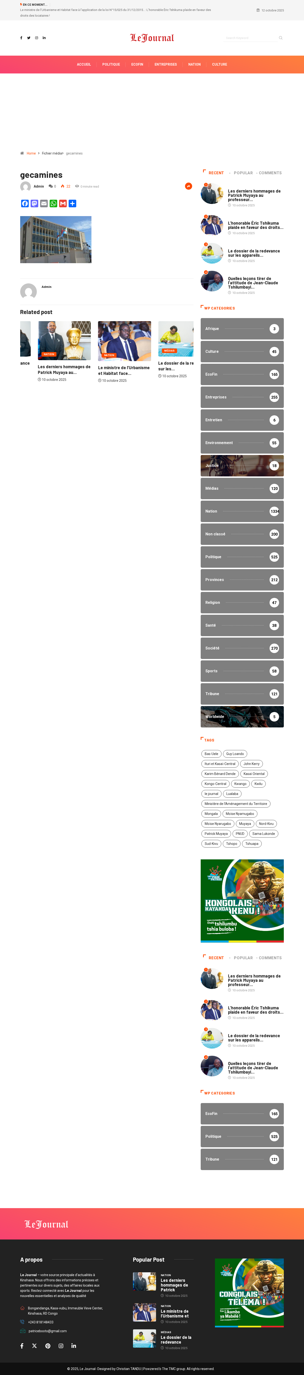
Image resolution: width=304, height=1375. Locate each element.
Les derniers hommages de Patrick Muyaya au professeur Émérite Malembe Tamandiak (110, 4)
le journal (211, 783)
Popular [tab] (243, 162)
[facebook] (21, 27)
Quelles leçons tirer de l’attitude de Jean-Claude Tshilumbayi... (253, 272)
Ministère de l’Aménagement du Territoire (236, 793)
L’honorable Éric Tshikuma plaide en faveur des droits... (256, 214)
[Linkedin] (44, 27)
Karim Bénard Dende (220, 763)
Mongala (211, 803)
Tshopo (231, 833)
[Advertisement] (152, 103)
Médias (152, 339)
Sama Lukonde (263, 823)
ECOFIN (137, 53)
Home (31, 142)
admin (39, 176)
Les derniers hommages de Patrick (174, 1274)
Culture (219, 53)
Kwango (240, 773)
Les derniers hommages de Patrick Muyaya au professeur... (254, 184)
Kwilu (258, 773)
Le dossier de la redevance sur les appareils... (254, 242)
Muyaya (245, 813)
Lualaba (232, 783)
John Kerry (251, 753)
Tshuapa (251, 833)
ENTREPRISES (166, 53)
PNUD (240, 823)
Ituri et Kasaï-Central (220, 753)
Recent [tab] (216, 162)
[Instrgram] (36, 27)
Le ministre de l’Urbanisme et (175, 1302)
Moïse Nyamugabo (240, 803)
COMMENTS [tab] (270, 162)
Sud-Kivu (211, 833)
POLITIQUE (111, 53)
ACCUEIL (84, 53)
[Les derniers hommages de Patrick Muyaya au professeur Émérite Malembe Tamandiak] (144, 1270)
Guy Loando (235, 743)
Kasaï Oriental (254, 763)
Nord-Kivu (266, 813)
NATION (194, 53)
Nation (31, 343)
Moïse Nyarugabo (218, 813)
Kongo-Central (215, 773)
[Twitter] (28, 27)
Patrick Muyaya (216, 823)
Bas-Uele (211, 743)
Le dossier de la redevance (176, 1329)
